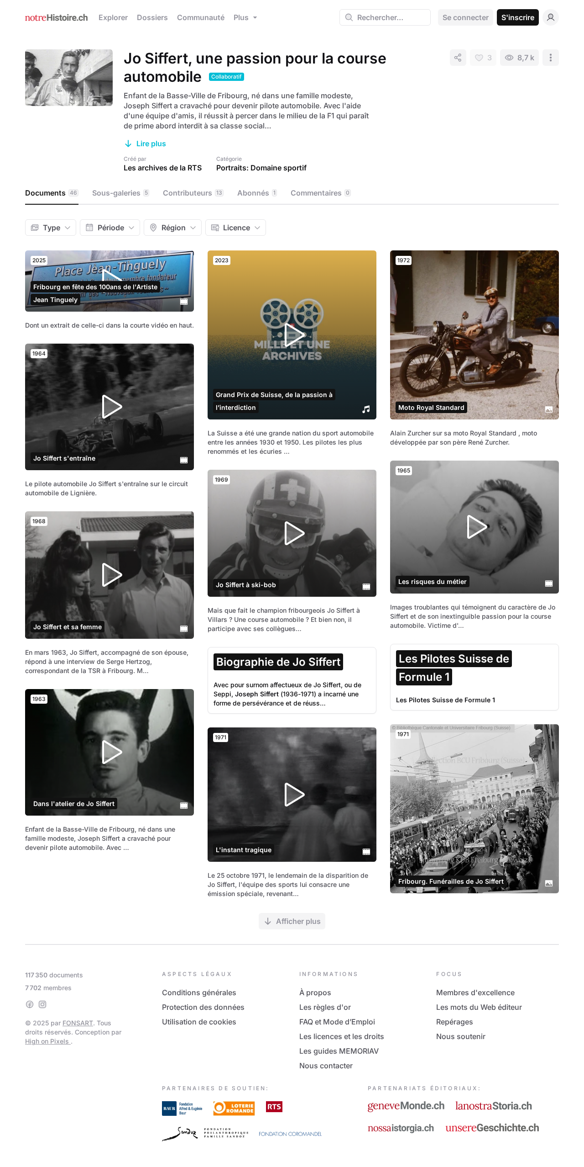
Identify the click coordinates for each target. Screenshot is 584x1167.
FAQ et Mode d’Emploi (337, 1021)
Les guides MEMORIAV (339, 1051)
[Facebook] (29, 1004)
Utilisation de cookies (199, 1021)
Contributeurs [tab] (192, 192)
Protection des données (203, 1007)
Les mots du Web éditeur (479, 1007)
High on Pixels (48, 1041)
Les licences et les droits (341, 1036)
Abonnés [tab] (256, 192)
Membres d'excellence (475, 992)
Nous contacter (326, 1065)
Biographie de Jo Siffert (278, 661)
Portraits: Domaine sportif (261, 167)
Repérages (454, 1021)
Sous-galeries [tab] (120, 192)
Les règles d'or (325, 1007)
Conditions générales (199, 992)
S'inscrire (517, 17)
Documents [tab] (51, 192)
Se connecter (466, 17)
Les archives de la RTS (163, 167)
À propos (315, 992)
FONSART (78, 1023)
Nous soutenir (460, 1036)
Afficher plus (298, 921)
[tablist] (292, 193)
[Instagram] (42, 1004)
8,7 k (525, 57)
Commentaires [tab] (320, 192)
